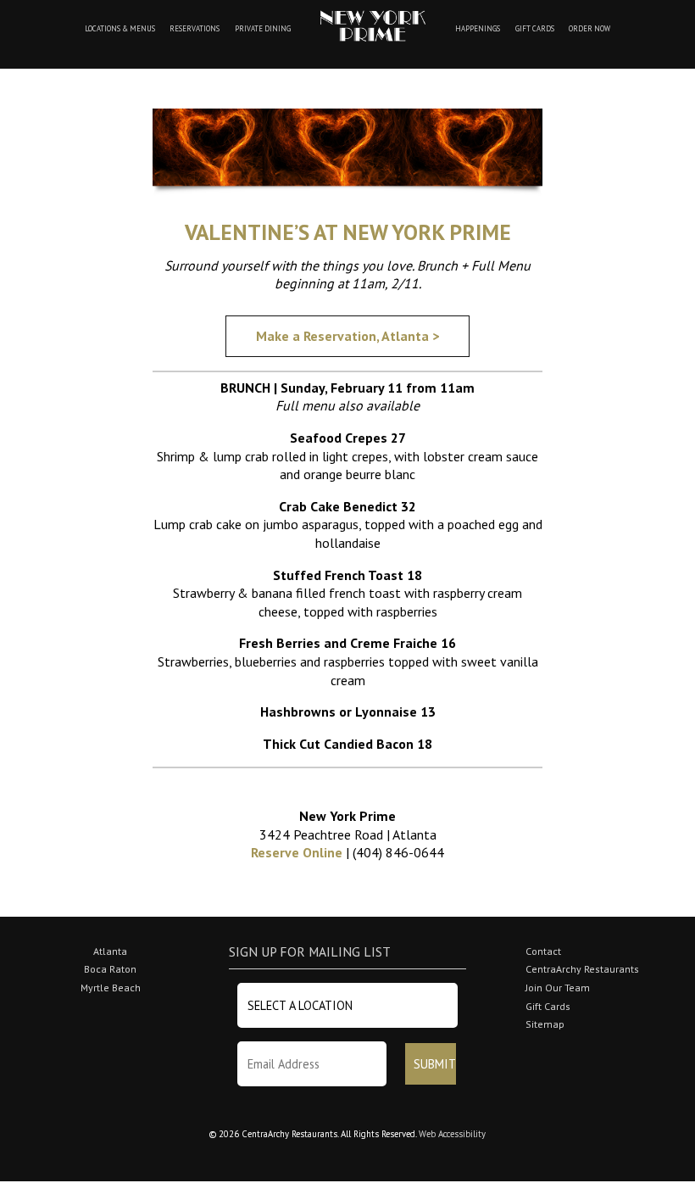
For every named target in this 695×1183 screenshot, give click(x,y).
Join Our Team (557, 987)
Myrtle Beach (111, 987)
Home (372, 26)
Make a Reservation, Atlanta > (347, 335)
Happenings (477, 29)
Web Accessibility (452, 1134)
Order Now (589, 29)
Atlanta (110, 951)
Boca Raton (110, 969)
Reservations (195, 29)
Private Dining (263, 29)
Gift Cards (534, 29)
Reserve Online (296, 852)
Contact (543, 951)
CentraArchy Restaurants (582, 969)
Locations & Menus (120, 29)
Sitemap (544, 1024)
